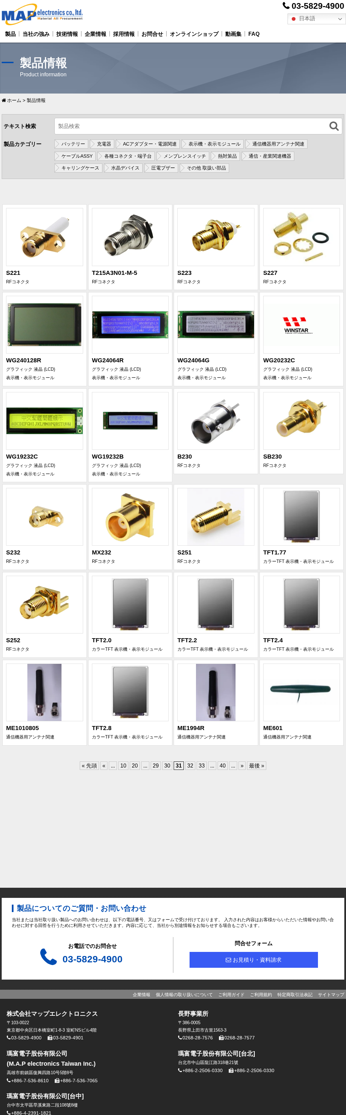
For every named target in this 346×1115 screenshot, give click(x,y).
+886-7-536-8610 (30, 1080)
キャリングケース (80, 168)
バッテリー (73, 144)
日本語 (306, 18)
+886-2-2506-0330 (202, 1070)
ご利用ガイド (231, 994)
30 (167, 766)
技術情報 (67, 34)
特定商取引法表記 (295, 994)
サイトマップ (331, 994)
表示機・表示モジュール (215, 144)
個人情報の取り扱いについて (184, 994)
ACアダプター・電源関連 (150, 144)
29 (156, 766)
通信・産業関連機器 (270, 156)
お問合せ (152, 34)
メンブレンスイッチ (185, 156)
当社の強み (36, 34)
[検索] (334, 126)
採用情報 (124, 34)
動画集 (233, 34)
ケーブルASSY (77, 156)
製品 (10, 34)
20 (135, 766)
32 (190, 766)
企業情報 (95, 34)
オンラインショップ (194, 34)
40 (223, 766)
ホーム (14, 100)
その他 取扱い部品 (206, 168)
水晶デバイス (125, 168)
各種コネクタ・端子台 (128, 156)
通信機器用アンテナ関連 (278, 144)
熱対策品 (227, 156)
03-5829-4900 (318, 6)
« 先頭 (89, 766)
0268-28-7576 (197, 1037)
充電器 (104, 144)
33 (202, 766)
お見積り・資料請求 (257, 960)
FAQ (254, 34)
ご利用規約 (261, 994)
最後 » (256, 766)
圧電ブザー (163, 168)
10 (123, 766)
